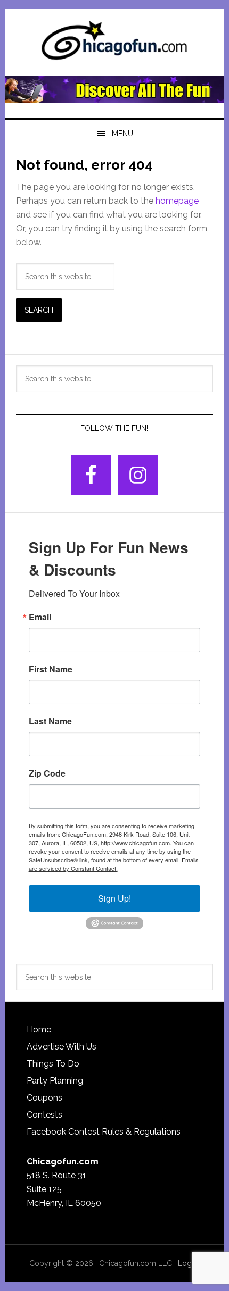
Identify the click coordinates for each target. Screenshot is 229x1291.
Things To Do (53, 1064)
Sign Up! (114, 898)
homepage (177, 201)
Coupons (44, 1098)
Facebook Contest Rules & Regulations (104, 1132)
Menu (122, 133)
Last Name (50, 721)
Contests (44, 1115)
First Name (50, 669)
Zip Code (47, 773)
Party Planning (55, 1081)
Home (39, 1030)
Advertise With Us (61, 1047)
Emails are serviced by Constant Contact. (114, 863)
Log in (189, 1263)
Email (40, 617)
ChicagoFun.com (114, 44)
